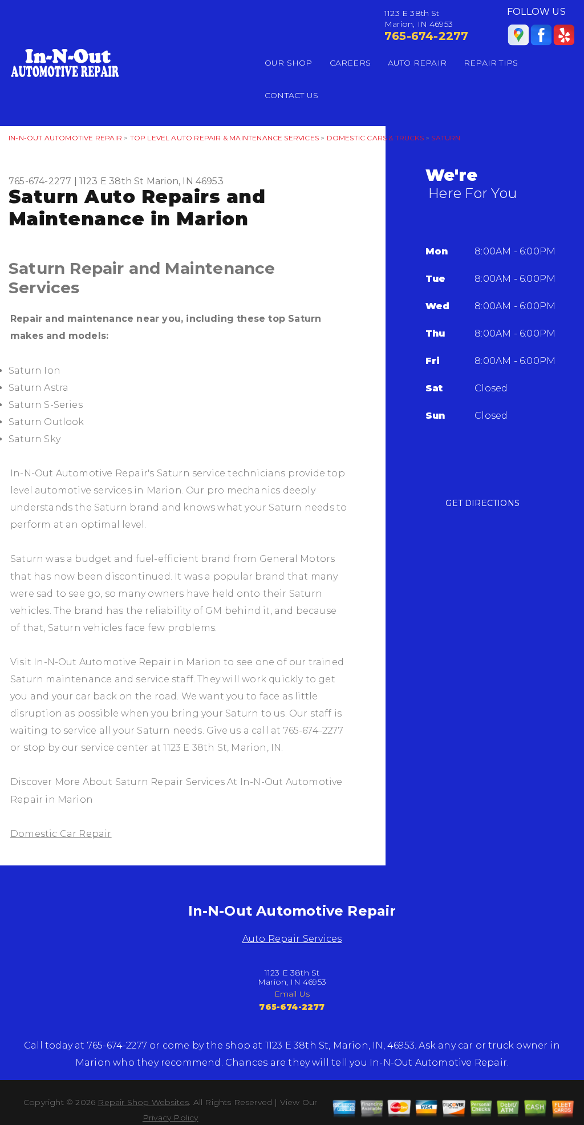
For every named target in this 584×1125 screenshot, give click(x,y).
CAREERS (350, 63)
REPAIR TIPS (491, 63)
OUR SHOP (289, 63)
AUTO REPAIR (417, 63)
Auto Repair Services (292, 938)
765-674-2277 (426, 36)
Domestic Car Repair (61, 833)
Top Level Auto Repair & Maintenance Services (224, 137)
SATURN (445, 137)
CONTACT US (291, 95)
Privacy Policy (170, 1117)
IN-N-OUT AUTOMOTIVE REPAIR (65, 137)
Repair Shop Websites (143, 1102)
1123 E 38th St (111, 181)
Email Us (292, 994)
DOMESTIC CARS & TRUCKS (375, 137)
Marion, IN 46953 (185, 181)
